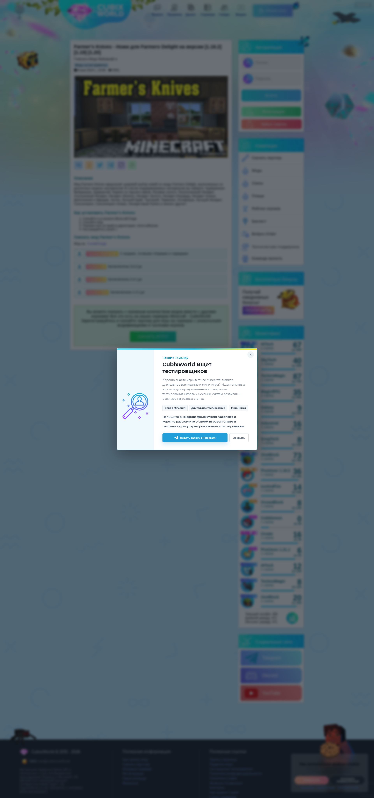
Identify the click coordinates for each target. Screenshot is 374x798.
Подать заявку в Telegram (198, 437)
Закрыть (239, 437)
